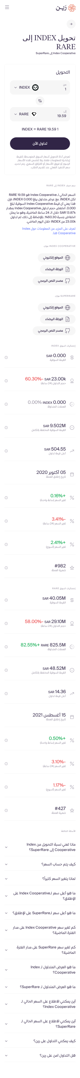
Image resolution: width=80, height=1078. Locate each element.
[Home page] (66, 8)
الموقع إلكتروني (53, 257)
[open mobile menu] (7, 8)
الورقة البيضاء (54, 269)
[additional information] (6, 357)
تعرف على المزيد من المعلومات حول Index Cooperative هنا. (49, 231)
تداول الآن (40, 143)
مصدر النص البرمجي (50, 281)
